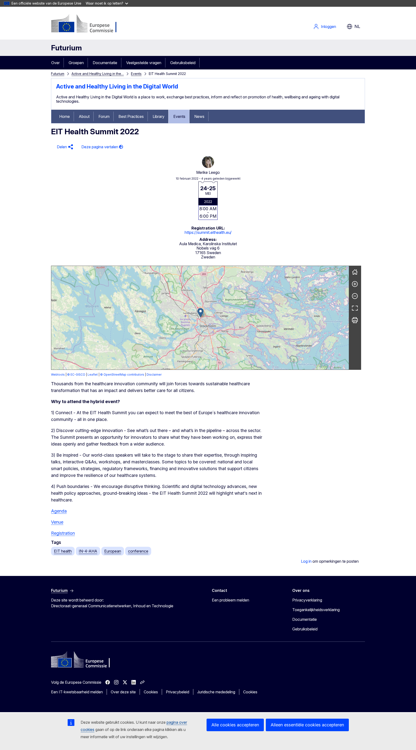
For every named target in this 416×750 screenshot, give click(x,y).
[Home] (355, 272)
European (112, 551)
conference (138, 551)
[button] (64, 147)
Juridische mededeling (216, 691)
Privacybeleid (177, 691)
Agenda (59, 511)
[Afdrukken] (355, 320)
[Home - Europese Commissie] (90, 24)
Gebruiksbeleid (182, 62)
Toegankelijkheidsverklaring (316, 609)
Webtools (58, 374)
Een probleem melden (230, 600)
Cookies (151, 691)
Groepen (76, 62)
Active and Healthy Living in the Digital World (117, 86)
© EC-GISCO (76, 374)
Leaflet (93, 374)
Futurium (66, 47)
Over (55, 62)
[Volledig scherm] (355, 308)
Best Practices (131, 116)
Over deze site (123, 691)
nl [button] (357, 26)
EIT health (63, 551)
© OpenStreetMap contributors (122, 374)
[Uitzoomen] (355, 296)
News (199, 116)
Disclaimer (154, 374)
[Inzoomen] (355, 284)
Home (64, 116)
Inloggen (328, 26)
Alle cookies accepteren (235, 724)
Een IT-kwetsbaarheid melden (77, 691)
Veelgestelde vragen (143, 62)
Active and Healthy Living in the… (98, 74)
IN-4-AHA (88, 551)
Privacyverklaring (307, 600)
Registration (63, 533)
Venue (57, 522)
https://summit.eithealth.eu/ (208, 232)
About (84, 116)
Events (136, 74)
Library (158, 116)
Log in (306, 561)
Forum (104, 116)
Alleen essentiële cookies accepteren (307, 724)
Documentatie (105, 62)
